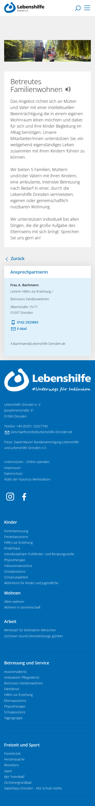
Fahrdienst (11, 689)
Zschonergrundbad (17, 782)
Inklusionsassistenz (18, 566)
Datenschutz (13, 474)
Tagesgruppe (13, 718)
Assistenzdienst (15, 672)
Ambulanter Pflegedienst (21, 677)
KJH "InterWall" (14, 777)
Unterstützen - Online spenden (26, 462)
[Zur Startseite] (24, 7)
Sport (8, 771)
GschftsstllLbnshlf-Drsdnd (41, 432)
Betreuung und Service (26, 663)
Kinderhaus (12, 548)
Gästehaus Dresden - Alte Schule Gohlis (33, 788)
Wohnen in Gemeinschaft (22, 607)
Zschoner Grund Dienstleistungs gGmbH (33, 636)
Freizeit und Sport (22, 745)
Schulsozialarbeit (16, 577)
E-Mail (22, 328)
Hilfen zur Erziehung (18, 542)
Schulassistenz (14, 571)
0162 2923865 (27, 322)
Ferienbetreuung (16, 531)
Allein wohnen (14, 602)
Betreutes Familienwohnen (23, 683)
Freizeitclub (12, 754)
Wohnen (12, 593)
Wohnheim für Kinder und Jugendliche (31, 583)
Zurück (17, 258)
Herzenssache (14, 759)
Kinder (10, 522)
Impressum (12, 468)
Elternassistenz (15, 701)
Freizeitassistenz (16, 537)
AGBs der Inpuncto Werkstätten (27, 479)
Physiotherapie (14, 560)
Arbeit (10, 621)
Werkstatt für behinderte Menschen (30, 630)
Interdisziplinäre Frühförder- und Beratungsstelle (39, 554)
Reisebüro (11, 765)
